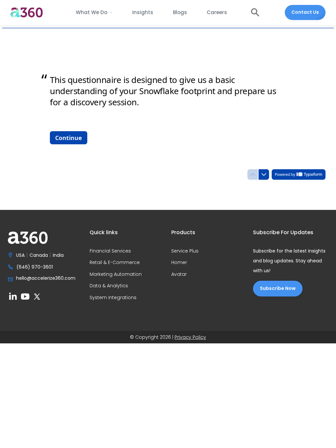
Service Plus (185, 251)
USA (20, 255)
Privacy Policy (190, 337)
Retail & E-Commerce (115, 262)
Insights (142, 12)
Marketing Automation (116, 274)
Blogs (180, 12)
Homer (179, 262)
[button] (94, 12)
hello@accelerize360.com (45, 278)
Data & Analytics (109, 286)
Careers (217, 12)
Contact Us (305, 12)
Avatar (179, 274)
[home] (26, 12)
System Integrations (113, 297)
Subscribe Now (278, 288)
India (58, 255)
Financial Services (110, 251)
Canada (39, 255)
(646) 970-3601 (34, 267)
